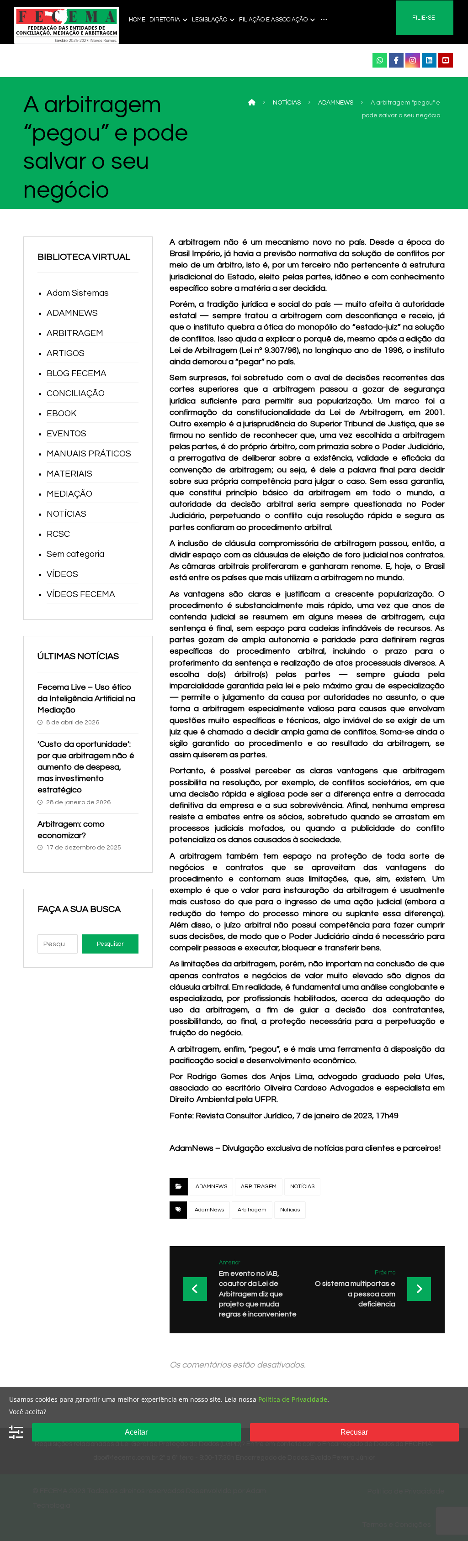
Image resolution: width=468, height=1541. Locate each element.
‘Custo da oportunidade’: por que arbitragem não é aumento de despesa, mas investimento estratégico (85, 767)
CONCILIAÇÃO (76, 393)
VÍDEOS (62, 574)
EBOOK (61, 413)
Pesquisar (110, 944)
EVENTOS (66, 433)
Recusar (354, 1432)
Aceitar (136, 1432)
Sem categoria (75, 554)
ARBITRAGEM (259, 1187)
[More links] (324, 19)
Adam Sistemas (78, 293)
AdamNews (209, 1210)
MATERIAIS (69, 473)
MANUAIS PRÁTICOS (89, 453)
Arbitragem (252, 1210)
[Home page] (251, 103)
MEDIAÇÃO (69, 493)
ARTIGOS (66, 353)
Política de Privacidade (292, 1399)
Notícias (290, 1210)
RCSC (58, 534)
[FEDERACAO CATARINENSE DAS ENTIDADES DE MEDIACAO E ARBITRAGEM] (66, 25)
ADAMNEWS (211, 1187)
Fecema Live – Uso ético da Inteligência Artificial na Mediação (86, 698)
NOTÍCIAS (302, 1187)
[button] (379, 60)
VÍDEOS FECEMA (81, 594)
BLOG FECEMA (76, 373)
